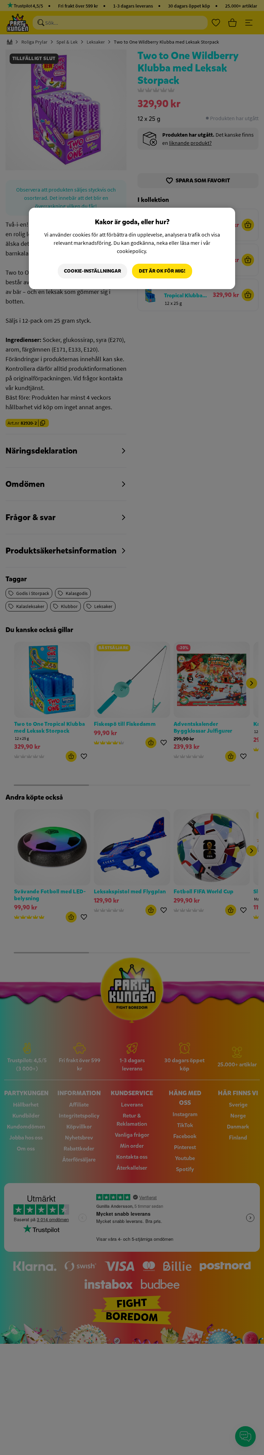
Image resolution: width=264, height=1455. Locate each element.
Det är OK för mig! (162, 271)
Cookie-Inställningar (92, 271)
